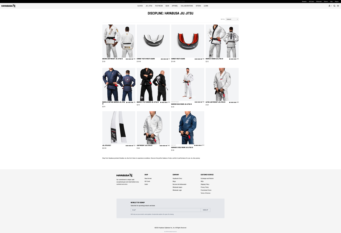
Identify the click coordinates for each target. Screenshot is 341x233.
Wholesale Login (177, 190)
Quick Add (119, 55)
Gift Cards (311, 1)
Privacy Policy (205, 187)
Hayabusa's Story (177, 178)
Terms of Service (205, 193)
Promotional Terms (206, 190)
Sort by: (223, 19)
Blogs (174, 181)
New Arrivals (148, 178)
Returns (326, 1)
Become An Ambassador (179, 184)
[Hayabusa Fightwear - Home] (8, 5)
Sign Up (205, 210)
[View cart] (338, 5)
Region (337, 1)
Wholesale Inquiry (177, 187)
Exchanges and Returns (207, 178)
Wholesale (319, 1)
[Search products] (334, 5)
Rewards (304, 1)
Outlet (146, 184)
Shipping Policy (205, 184)
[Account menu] (330, 5)
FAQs (202, 181)
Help (331, 1)
